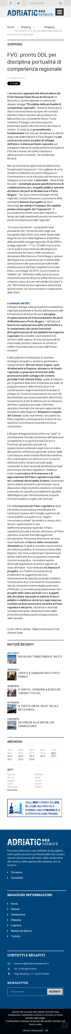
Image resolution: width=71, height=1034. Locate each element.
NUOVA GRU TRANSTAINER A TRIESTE (40, 656)
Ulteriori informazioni (33, 1030)
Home (10, 27)
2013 (42, 756)
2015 (20, 756)
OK (46, 1030)
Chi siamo (16, 872)
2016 (9, 756)
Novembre (12, 790)
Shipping (26, 27)
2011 (9, 759)
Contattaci (17, 877)
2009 (31, 759)
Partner (15, 909)
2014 (31, 756)
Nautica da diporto (21, 930)
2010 (20, 759)
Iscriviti (55, 991)
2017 (53, 753)
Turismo (15, 936)
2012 (53, 756)
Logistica (16, 925)
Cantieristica (18, 914)
